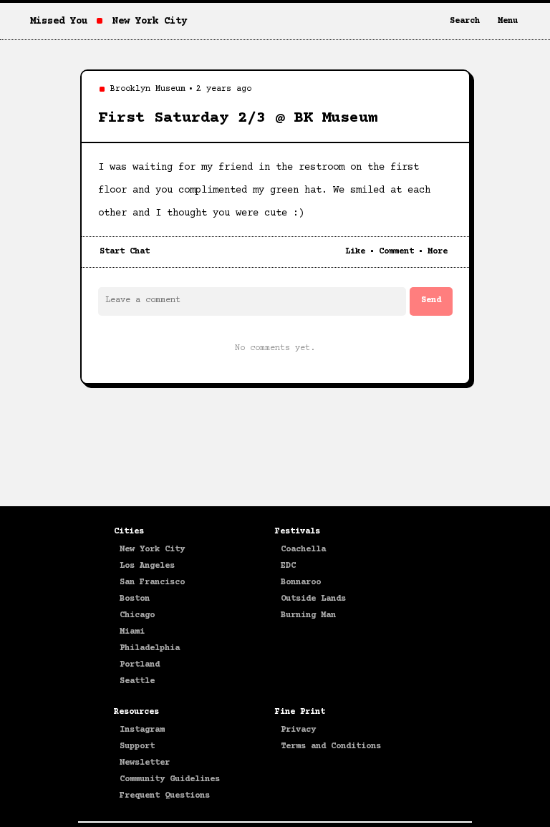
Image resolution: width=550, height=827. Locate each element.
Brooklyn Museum (147, 89)
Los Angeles (147, 566)
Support (137, 746)
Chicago (137, 615)
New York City (152, 549)
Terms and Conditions (331, 746)
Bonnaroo (301, 582)
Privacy (298, 730)
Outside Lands (313, 599)
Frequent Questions (165, 796)
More (438, 251)
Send (431, 300)
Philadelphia (150, 648)
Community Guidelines (170, 779)
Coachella (303, 549)
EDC (288, 566)
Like (355, 251)
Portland (140, 664)
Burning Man (308, 615)
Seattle (137, 681)
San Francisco (152, 582)
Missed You (58, 21)
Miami (132, 632)
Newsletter (145, 763)
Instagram (142, 730)
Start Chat (125, 251)
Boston (135, 599)
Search (465, 21)
